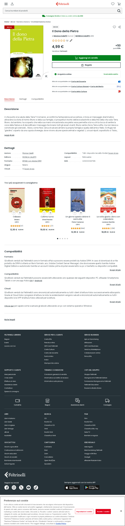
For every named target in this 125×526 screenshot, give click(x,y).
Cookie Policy (61, 523)
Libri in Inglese (9, 425)
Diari (46, 450)
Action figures (9, 464)
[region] (62, 511)
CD (45, 418)
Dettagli (22, 99)
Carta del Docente (78, 81)
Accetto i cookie (103, 511)
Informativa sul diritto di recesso (56, 378)
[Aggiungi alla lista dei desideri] (114, 27)
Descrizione (9, 99)
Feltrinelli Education (91, 385)
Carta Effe (48, 339)
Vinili (46, 429)
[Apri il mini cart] (119, 4)
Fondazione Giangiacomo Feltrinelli (97, 381)
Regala (88, 65)
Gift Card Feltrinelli (51, 346)
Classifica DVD (89, 425)
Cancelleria (48, 457)
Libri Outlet (8, 422)
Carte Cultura (49, 349)
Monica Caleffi (60, 36)
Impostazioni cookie (84, 511)
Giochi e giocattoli (11, 447)
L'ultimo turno (47, 217)
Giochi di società (10, 457)
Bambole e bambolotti (12, 460)
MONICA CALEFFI (82, 36)
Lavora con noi (10, 346)
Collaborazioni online (92, 353)
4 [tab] (64, 238)
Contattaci (8, 388)
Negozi (6, 339)
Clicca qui (9, 306)
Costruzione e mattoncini (13, 450)
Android (38, 280)
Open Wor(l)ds (49, 460)
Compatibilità (37, 99)
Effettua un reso (10, 381)
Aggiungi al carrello (88, 58)
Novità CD (48, 422)
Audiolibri (7, 435)
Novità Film (88, 422)
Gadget (87, 457)
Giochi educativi (10, 454)
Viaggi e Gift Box (90, 454)
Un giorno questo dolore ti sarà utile (77, 218)
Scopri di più (29, 169)
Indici (46, 360)
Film (85, 418)
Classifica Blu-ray (91, 429)
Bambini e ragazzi (91, 435)
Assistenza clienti (10, 385)
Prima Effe (88, 356)
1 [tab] (57, 238)
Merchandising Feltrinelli (93, 450)
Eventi (6, 343)
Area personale (10, 374)
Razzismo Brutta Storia (92, 388)
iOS (31, 280)
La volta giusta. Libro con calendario (108, 218)
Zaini (46, 454)
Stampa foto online (51, 363)
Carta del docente (51, 353)
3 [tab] (62, 238)
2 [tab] (60, 238)
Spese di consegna (11, 391)
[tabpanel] (16, 209)
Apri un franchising (91, 339)
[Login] (12, 4)
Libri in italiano (9, 418)
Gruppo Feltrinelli (90, 374)
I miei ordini (8, 378)
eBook (6, 432)
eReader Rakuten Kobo (92, 460)
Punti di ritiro (48, 356)
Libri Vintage (8, 429)
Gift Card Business (91, 346)
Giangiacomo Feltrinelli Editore (95, 378)
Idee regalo (88, 447)
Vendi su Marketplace (92, 349)
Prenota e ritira (49, 343)
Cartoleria (48, 447)
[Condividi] (119, 27)
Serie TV (87, 432)
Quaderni (47, 464)
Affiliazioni (88, 343)
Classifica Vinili (50, 435)
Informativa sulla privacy (53, 381)
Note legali (9, 319)
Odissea (17, 217)
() (67, 40)
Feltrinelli (63, 51)
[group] (26, 52)
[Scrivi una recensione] (71, 40)
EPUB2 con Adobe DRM (31, 161)
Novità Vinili (48, 432)
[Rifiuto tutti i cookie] (121, 511)
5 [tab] (67, 238)
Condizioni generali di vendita (55, 374)
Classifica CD (49, 425)
